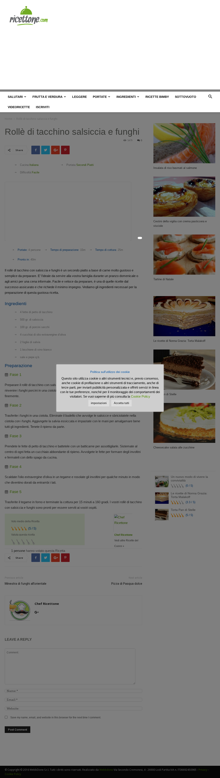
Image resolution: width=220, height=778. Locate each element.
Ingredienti (126, 96)
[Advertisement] (110, 59)
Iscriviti (42, 107)
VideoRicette (19, 107)
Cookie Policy (140, 396)
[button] (210, 97)
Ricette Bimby (157, 96)
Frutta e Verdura (47, 96)
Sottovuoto (185, 96)
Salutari (15, 96)
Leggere (79, 96)
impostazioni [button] (99, 403)
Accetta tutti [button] (121, 403)
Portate (100, 96)
